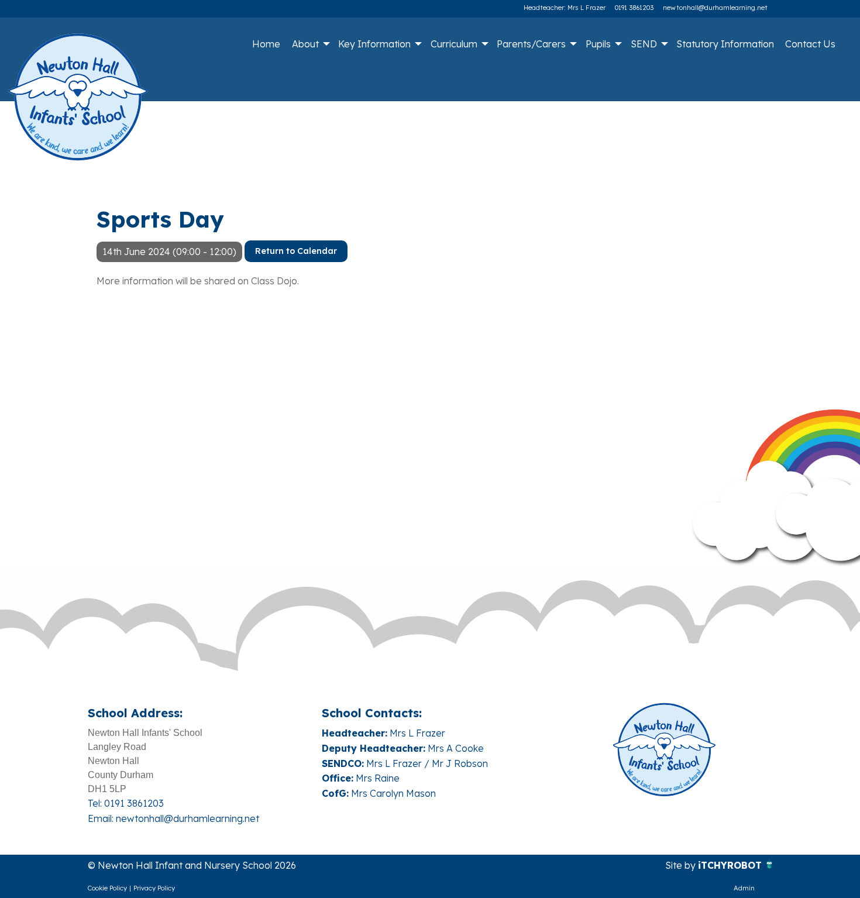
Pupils (598, 44)
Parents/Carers (531, 44)
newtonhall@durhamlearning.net (715, 8)
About (305, 44)
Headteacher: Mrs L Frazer (565, 8)
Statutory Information (725, 44)
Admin (744, 888)
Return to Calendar (296, 251)
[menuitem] (266, 44)
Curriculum (454, 44)
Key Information (374, 44)
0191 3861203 (634, 8)
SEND (644, 44)
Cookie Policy (107, 888)
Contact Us (810, 44)
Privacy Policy (154, 888)
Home (266, 44)
